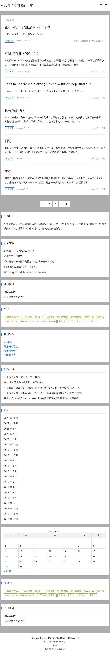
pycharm (62, 317)
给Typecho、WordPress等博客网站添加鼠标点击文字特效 (51, 393)
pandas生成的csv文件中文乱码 (20, 266)
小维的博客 (9, 354)
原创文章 (9, 40)
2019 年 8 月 (10, 465)
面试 (93, 321)
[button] (101, 5)
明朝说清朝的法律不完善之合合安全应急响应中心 (29, 261)
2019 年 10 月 (11, 455)
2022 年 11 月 (11, 418)
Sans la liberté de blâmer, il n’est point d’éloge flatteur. (48, 84)
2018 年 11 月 (11, 513)
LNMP (39, 317)
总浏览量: (9, 297)
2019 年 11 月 (11, 449)
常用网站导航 (11, 346)
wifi (100, 317)
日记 (8, 140)
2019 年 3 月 (10, 492)
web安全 (89, 317)
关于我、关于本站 (30, 377)
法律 (61, 321)
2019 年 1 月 (10, 503)
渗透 (71, 321)
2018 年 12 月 (11, 508)
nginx (50, 317)
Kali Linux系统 (13, 317)
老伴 (8, 171)
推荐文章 (9, 71)
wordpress (27, 321)
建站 (52, 321)
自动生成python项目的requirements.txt (25, 272)
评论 (103, 71)
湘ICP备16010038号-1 (58, 641)
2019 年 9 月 (10, 460)
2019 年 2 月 (10, 497)
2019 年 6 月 (10, 476)
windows (11, 321)
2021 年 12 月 (11, 423)
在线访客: (9, 291)
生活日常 (82, 321)
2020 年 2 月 (10, 434)
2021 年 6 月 (10, 428)
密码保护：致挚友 (13, 256)
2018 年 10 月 (11, 519)
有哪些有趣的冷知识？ (22, 53)
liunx (28, 317)
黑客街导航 (9, 350)
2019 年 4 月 (10, 487)
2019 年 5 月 (10, 481)
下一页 (64, 204)
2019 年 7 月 (10, 471)
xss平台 (41, 321)
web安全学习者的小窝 (17, 5)
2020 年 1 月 (10, 439)
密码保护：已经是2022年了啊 (28, 27)
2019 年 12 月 (11, 444)
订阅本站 (55, 645)
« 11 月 (7, 570)
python (76, 317)
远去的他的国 (15, 110)
